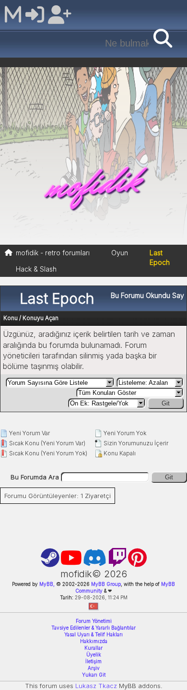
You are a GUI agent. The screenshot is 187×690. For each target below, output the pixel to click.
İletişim (93, 661)
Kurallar (93, 648)
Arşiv (94, 668)
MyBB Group (105, 584)
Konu (10, 317)
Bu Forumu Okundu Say (147, 295)
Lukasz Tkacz (96, 686)
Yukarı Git (93, 675)
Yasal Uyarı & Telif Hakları (93, 634)
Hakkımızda (93, 641)
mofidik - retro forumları (53, 253)
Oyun (119, 253)
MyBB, (47, 584)
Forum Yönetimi (94, 621)
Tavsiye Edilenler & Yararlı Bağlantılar (93, 628)
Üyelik (93, 654)
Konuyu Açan (40, 317)
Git (166, 403)
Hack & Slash (36, 269)
